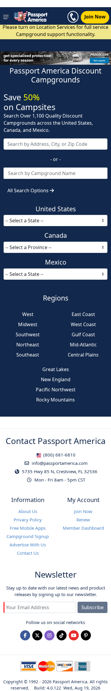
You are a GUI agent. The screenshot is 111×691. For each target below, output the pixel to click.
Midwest (27, 324)
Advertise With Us (27, 545)
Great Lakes (55, 369)
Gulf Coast (83, 334)
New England (55, 379)
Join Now (83, 511)
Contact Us (28, 553)
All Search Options (28, 190)
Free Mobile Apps (28, 528)
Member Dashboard (83, 528)
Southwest (28, 334)
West (27, 314)
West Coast (83, 324)
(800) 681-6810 (58, 455)
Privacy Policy (28, 520)
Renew (83, 520)
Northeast (27, 344)
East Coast (83, 314)
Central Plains (83, 354)
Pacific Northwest (55, 389)
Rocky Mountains (55, 399)
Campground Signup (28, 536)
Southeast (27, 354)
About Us (27, 511)
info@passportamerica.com (59, 463)
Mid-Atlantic (83, 344)
